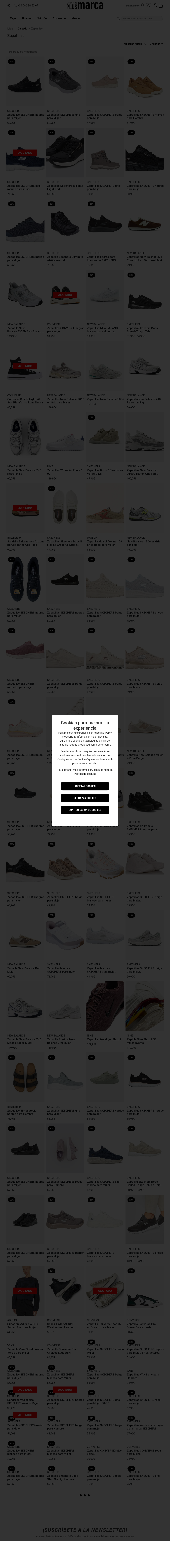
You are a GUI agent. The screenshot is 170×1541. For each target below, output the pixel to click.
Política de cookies (85, 773)
